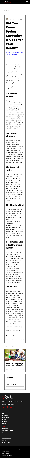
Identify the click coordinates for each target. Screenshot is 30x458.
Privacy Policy (5, 452)
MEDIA (4, 420)
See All (22, 346)
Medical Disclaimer (7, 456)
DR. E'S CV (5, 430)
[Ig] (7, 408)
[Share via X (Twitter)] (10, 335)
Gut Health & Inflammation (14, 326)
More (13, 10)
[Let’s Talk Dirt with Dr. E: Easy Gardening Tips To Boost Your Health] (15, 355)
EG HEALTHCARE (6, 439)
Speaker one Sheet (7, 432)
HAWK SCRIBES (6, 443)
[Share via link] (17, 335)
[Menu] (27, 2)
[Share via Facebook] (6, 335)
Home (3, 414)
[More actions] (23, 19)
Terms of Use (5, 454)
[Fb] (3, 408)
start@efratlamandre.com (8, 405)
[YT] (11, 408)
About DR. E (5, 418)
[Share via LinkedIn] (13, 335)
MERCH (4, 425)
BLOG (3, 434)
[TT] (14, 408)
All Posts (6, 10)
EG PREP (4, 441)
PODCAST (5, 423)
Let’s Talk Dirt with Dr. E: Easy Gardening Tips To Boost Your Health (14, 364)
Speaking (5, 416)
